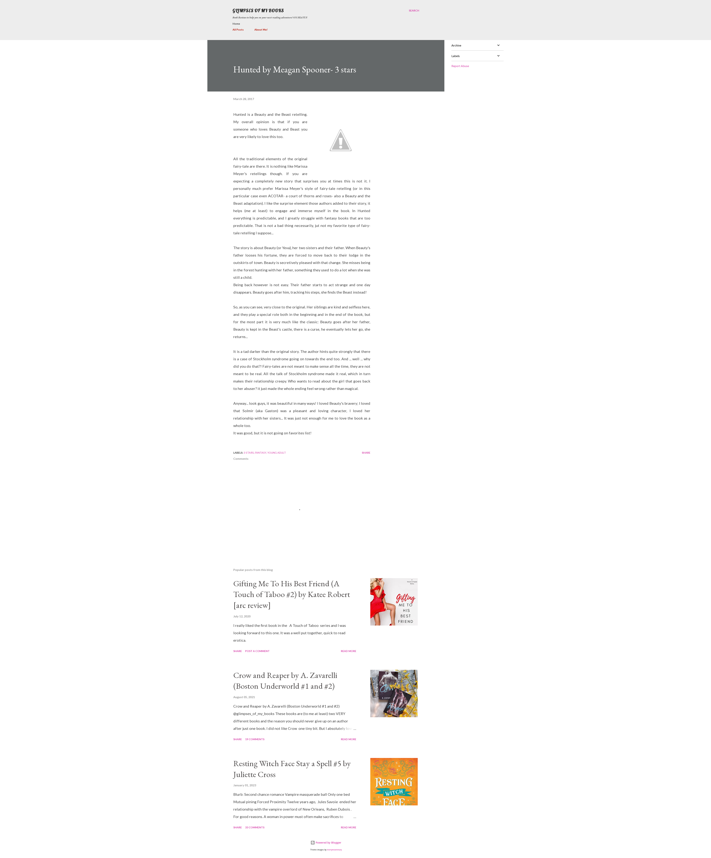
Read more (348, 651)
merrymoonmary (334, 850)
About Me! (261, 29)
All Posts (238, 29)
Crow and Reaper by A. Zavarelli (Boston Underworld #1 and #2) (285, 680)
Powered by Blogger (328, 842)
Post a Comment (257, 651)
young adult (276, 452)
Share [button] (366, 452)
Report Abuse (460, 66)
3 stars (249, 452)
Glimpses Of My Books (258, 10)
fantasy (260, 452)
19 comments (254, 739)
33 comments (254, 827)
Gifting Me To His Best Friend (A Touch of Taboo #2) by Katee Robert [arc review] (291, 594)
